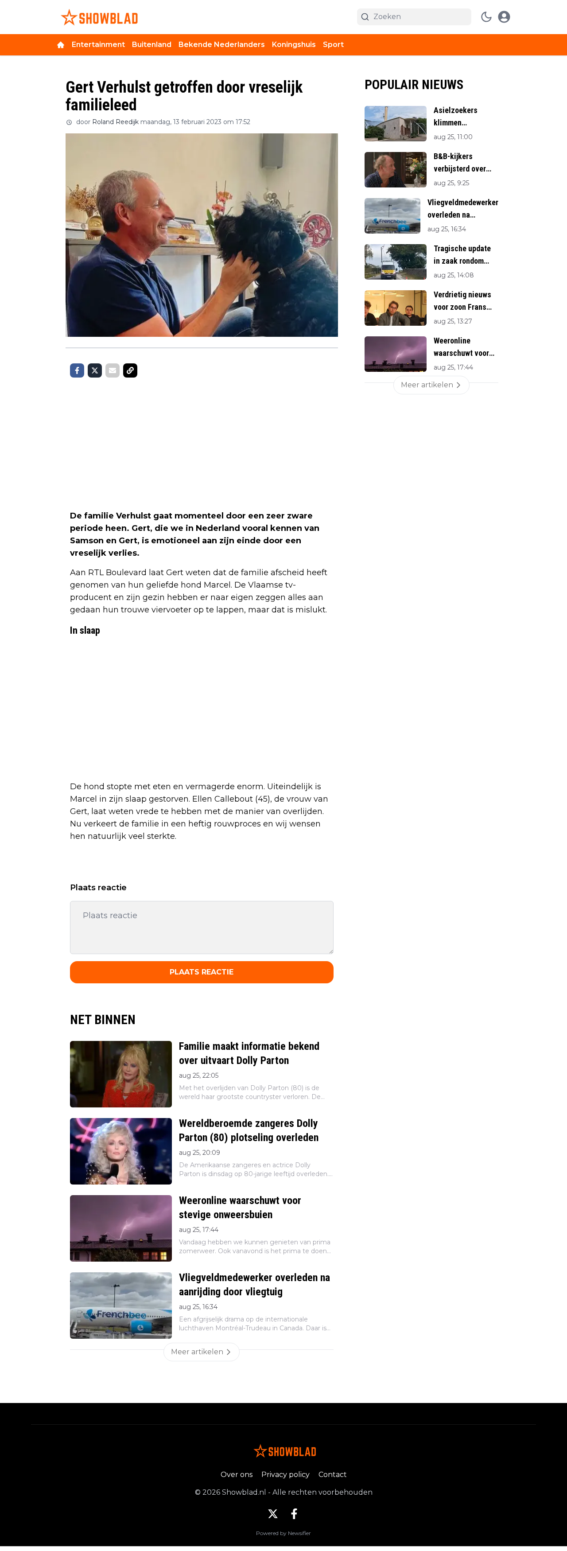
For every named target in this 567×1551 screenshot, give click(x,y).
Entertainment (98, 44)
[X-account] (273, 1513)
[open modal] (504, 17)
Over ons (236, 1474)
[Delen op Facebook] (77, 370)
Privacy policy (285, 1474)
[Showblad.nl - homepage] (98, 17)
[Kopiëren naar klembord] (130, 370)
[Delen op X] (95, 370)
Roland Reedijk (115, 122)
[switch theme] (486, 17)
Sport (333, 44)
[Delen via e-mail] (112, 370)
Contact (332, 1474)
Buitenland (151, 44)
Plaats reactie (201, 972)
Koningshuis (294, 44)
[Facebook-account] (294, 1513)
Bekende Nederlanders (222, 44)
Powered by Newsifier (283, 1533)
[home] (61, 45)
